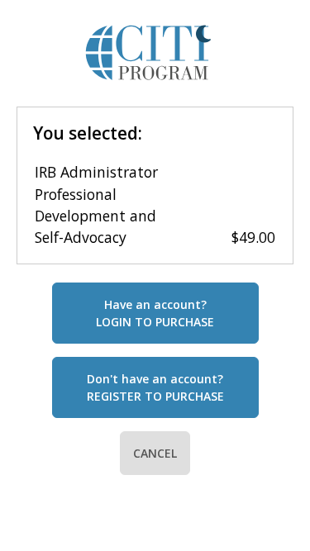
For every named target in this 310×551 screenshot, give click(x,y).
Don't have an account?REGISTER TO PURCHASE (155, 387)
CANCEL (155, 453)
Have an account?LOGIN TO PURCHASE (155, 313)
